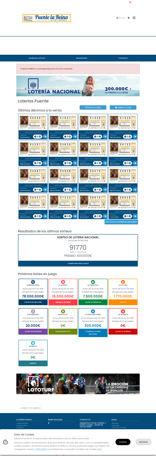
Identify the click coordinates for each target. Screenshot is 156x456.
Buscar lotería (94, 107)
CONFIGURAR (40, 449)
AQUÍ (99, 449)
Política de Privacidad (119, 428)
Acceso (121, 18)
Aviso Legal (115, 425)
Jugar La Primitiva (93, 302)
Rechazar (143, 442)
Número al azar (124, 107)
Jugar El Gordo (63, 302)
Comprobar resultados (78, 263)
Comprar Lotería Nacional (93, 332)
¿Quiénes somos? (22, 423)
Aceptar (123, 442)
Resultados (20, 428)
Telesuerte (115, 423)
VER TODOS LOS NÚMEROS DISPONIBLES (121, 222)
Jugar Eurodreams (33, 331)
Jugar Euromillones (33, 302)
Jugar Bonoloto (63, 331)
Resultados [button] (81, 58)
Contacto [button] (123, 58)
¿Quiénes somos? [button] (36, 58)
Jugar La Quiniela (123, 331)
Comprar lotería (22, 425)
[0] (130, 18)
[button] (25, 88)
